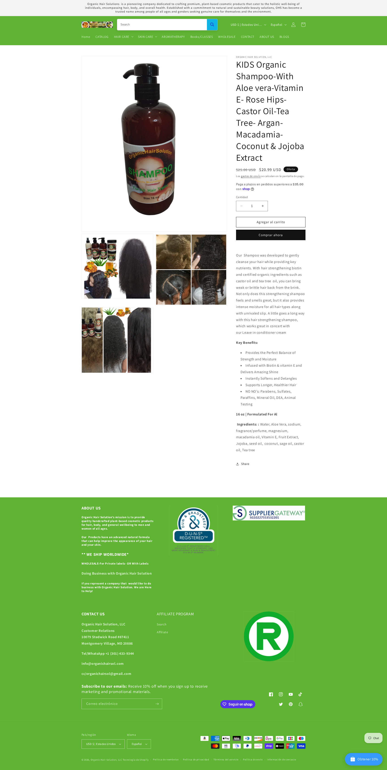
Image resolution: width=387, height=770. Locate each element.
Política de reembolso (166, 759)
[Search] (212, 24)
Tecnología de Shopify (136, 759)
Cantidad (242, 197)
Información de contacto (281, 759)
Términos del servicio (226, 759)
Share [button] (245, 464)
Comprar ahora (271, 235)
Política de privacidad (196, 759)
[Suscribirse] (157, 704)
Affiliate (162, 632)
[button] (123, 36)
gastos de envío (251, 176)
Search (162, 624)
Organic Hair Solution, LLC (106, 759)
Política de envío (253, 759)
